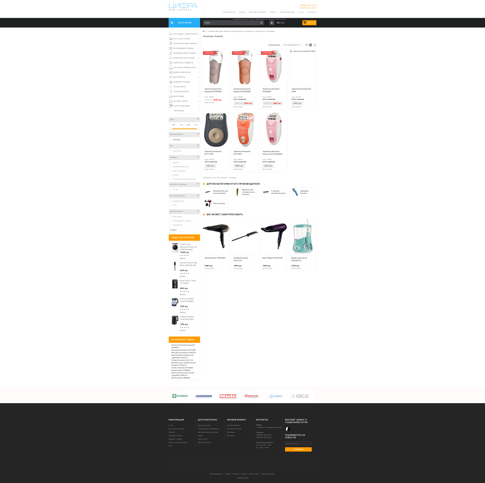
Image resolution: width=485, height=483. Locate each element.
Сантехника (178, 111)
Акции (200, 436)
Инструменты (179, 77)
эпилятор (177, 151)
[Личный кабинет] (271, 23)
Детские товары (180, 101)
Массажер (177, 217)
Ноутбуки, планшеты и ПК (184, 67)
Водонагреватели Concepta (265, 19)
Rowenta (177, 139)
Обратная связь (204, 442)
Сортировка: (274, 45)
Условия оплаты (176, 436)
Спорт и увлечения (181, 106)
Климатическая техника (184, 58)
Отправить (298, 449)
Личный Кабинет (233, 425)
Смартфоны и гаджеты (183, 63)
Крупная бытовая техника (185, 43)
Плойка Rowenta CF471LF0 (182, 360)
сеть (175, 205)
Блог (171, 446)
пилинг (176, 175)
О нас (171, 425)
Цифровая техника (181, 82)
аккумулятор (178, 201)
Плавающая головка (182, 221)
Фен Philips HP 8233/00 (272, 258)
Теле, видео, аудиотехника (185, 34)
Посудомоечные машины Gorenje (244, 19)
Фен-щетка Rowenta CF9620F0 (183, 353)
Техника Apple (179, 87)
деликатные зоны (181, 167)
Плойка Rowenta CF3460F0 (182, 368)
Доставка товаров (177, 429)
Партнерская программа (208, 432)
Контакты (312, 12)
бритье (176, 162)
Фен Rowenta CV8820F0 (180, 378)
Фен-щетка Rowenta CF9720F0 (183, 350)
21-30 (175, 189)
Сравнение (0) (229, 12)
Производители (287, 12)
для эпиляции (179, 171)
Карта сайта (203, 439)
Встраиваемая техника (183, 48)
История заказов (234, 429)
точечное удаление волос (184, 179)
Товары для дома (181, 91)
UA (282, 22)
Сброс (174, 230)
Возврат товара (175, 439)
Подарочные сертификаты (209, 429)
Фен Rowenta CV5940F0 (180, 370)
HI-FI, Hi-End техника (181, 39)
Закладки (231, 432)
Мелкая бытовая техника (184, 53)
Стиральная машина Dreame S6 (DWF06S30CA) (188, 247)
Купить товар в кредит (178, 442)
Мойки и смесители (182, 72)
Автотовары (178, 96)
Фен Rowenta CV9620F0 (215, 258)
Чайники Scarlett (280, 19)
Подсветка (178, 225)
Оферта (172, 432)
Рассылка (231, 436)
